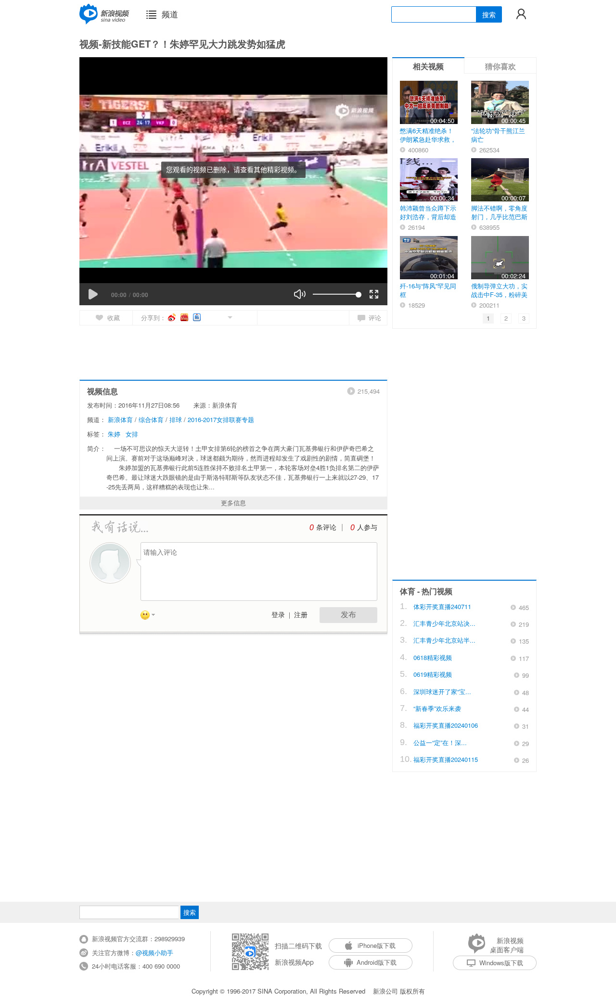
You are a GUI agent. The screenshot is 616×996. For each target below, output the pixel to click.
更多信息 (233, 502)
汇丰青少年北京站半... (444, 640)
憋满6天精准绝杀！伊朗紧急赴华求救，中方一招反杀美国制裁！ (428, 143)
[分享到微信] (218, 316)
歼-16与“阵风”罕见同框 (428, 290)
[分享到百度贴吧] (197, 317)
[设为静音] (299, 294)
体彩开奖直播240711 (442, 606)
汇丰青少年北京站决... (444, 623)
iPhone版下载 (377, 945)
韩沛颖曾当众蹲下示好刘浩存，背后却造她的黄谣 (428, 216)
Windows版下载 (501, 962)
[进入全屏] (373, 294)
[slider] (336, 294)
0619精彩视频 (432, 674)
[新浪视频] (104, 14)
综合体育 (151, 419)
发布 (348, 614)
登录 (278, 615)
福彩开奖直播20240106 (445, 725)
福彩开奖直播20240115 (445, 759)
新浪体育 (120, 419)
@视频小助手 (154, 952)
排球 (175, 419)
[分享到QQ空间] (208, 316)
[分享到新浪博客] (185, 317)
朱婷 (114, 433)
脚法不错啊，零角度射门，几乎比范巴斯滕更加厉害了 (499, 216)
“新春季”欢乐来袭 (437, 708)
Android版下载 (377, 962)
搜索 (489, 14)
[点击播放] (92, 294)
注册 (301, 615)
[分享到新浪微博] (172, 317)
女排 (132, 433)
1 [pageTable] (488, 318)
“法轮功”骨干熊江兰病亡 (498, 135)
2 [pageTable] (506, 318)
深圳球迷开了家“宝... (442, 691)
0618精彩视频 (432, 657)
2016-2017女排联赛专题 (221, 419)
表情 (151, 616)
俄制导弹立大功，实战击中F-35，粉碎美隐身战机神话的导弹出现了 (499, 298)
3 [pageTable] (524, 318)
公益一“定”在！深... (440, 742)
